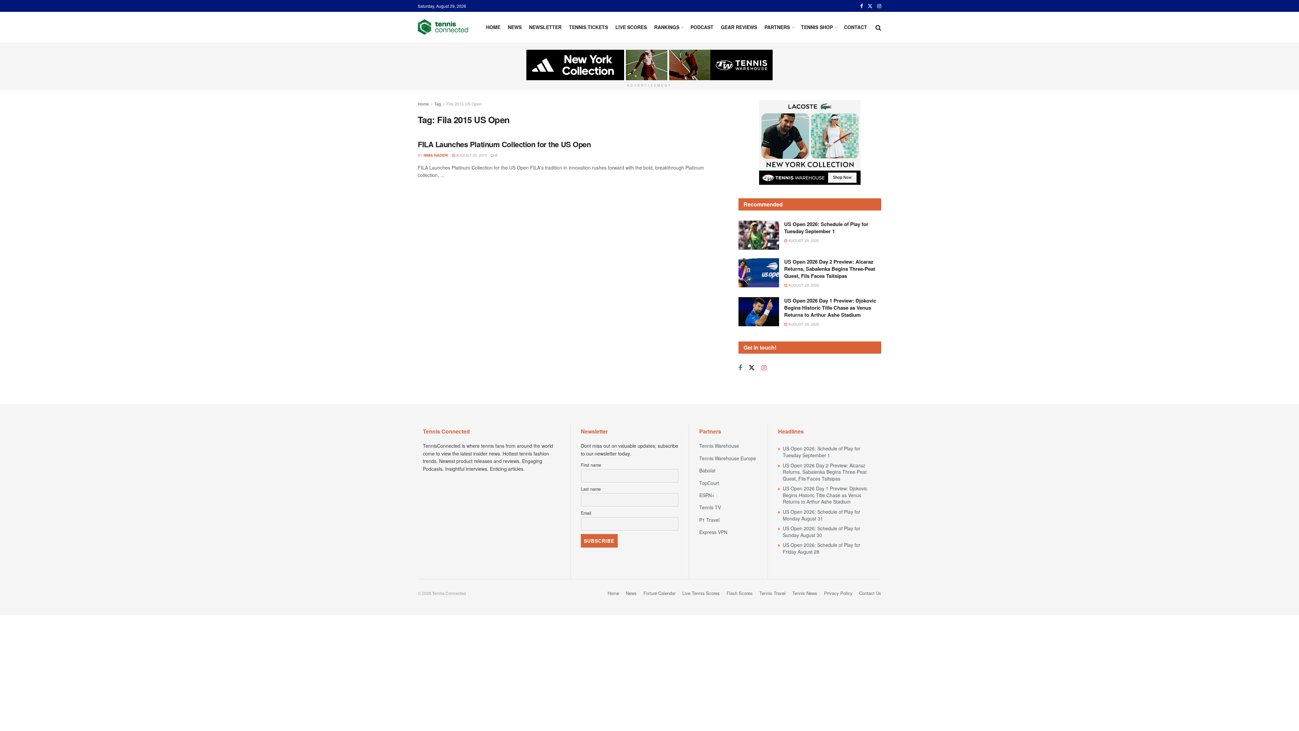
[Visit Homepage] (443, 27)
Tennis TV (710, 507)
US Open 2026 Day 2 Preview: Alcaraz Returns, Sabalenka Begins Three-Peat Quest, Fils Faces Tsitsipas (829, 269)
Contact (855, 27)
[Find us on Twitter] (870, 6)
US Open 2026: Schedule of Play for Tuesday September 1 (826, 227)
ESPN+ (706, 495)
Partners (777, 27)
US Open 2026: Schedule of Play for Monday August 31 (821, 515)
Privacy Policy (838, 593)
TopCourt (709, 483)
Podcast (701, 27)
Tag (437, 104)
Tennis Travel (772, 593)
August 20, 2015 (471, 155)
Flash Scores (740, 593)
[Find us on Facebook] (861, 6)
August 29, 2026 (803, 240)
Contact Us (870, 593)
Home (493, 27)
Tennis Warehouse (719, 445)
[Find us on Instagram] (879, 6)
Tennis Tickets (588, 27)
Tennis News (804, 593)
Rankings (666, 27)
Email (586, 513)
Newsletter (545, 27)
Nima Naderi (436, 155)
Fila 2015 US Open (464, 104)
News (515, 27)
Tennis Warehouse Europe (727, 458)
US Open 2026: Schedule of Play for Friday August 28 (821, 548)
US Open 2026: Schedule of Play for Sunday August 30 (821, 531)
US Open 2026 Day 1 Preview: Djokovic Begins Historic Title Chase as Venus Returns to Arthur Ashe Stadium (830, 307)
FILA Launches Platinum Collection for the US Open (504, 144)
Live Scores (631, 27)
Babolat (707, 470)
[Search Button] (878, 27)
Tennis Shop (817, 27)
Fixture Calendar (659, 593)
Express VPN (713, 532)
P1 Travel (709, 519)
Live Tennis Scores (701, 593)
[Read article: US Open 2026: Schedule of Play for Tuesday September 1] (758, 235)
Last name (591, 489)
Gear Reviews (739, 27)
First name (591, 465)
